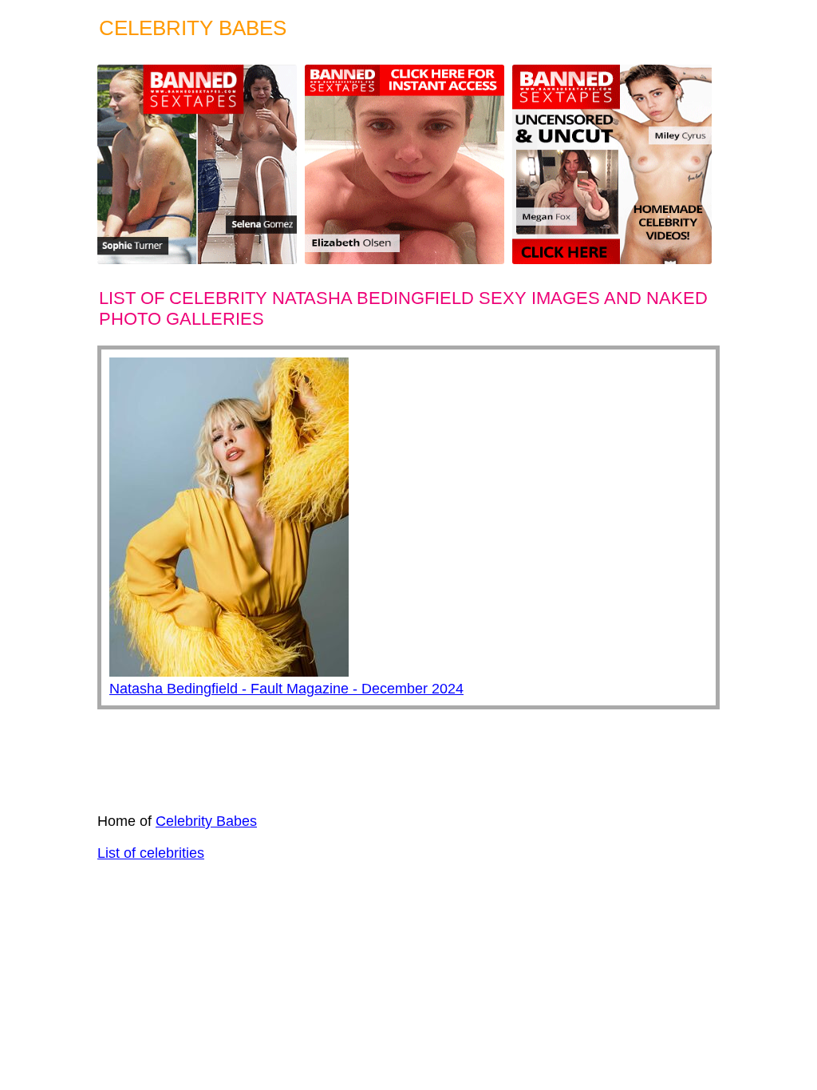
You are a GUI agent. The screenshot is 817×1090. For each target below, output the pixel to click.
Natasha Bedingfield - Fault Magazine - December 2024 (286, 689)
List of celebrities (150, 853)
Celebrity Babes (206, 821)
